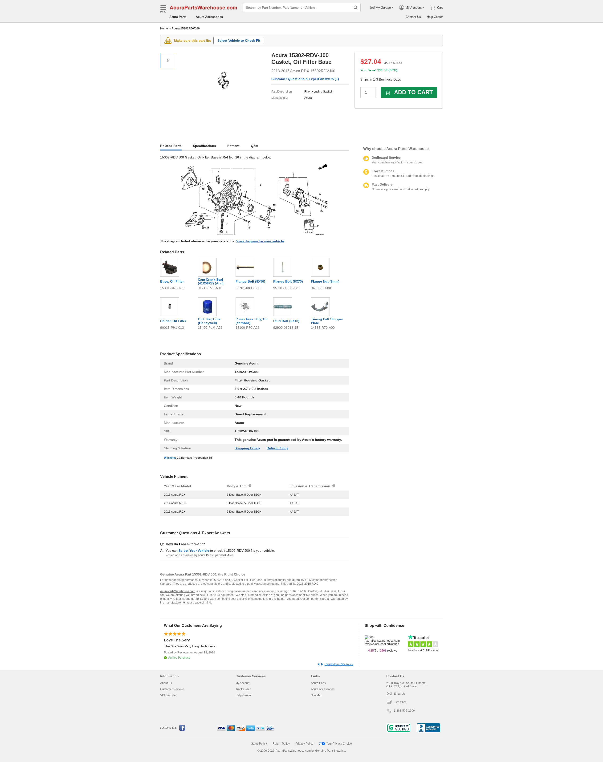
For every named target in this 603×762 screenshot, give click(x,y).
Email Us (399, 693)
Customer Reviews (172, 689)
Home (164, 28)
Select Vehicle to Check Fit (238, 40)
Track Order (243, 689)
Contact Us (413, 17)
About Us (166, 683)
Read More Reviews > (339, 664)
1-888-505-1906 (404, 710)
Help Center (435, 17)
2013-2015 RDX (307, 583)
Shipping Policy (247, 448)
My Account (243, 683)
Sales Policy (259, 743)
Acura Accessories (209, 17)
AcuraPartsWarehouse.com (177, 591)
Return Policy (277, 448)
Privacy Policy (304, 743)
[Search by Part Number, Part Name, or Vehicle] (356, 7)
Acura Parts (177, 17)
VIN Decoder (168, 695)
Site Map (316, 695)
